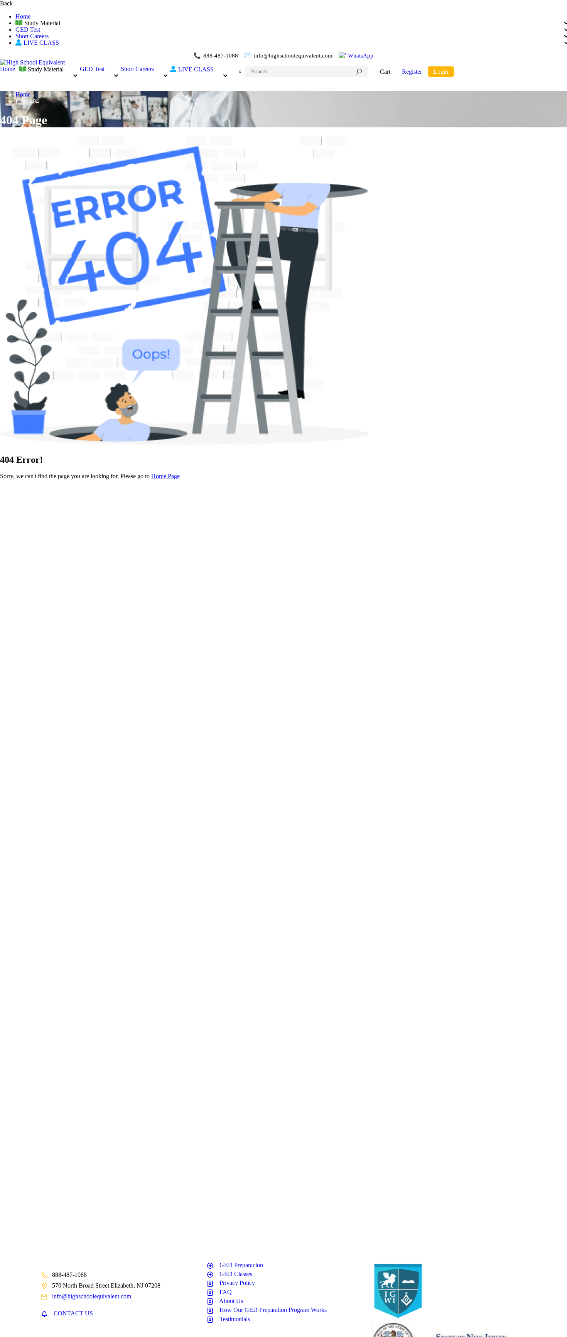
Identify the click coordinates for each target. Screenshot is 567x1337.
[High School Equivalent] (449, 1319)
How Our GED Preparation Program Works (273, 1310)
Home (22, 17)
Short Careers (32, 36)
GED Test (27, 30)
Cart (385, 71)
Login (441, 71)
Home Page (165, 476)
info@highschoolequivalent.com (91, 1296)
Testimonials (234, 1319)
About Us (231, 1301)
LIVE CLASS (41, 42)
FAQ (225, 1292)
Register (412, 71)
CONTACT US (73, 1313)
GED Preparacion (241, 1265)
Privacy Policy (237, 1282)
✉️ (288, 55)
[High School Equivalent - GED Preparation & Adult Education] (32, 62)
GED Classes (235, 1274)
